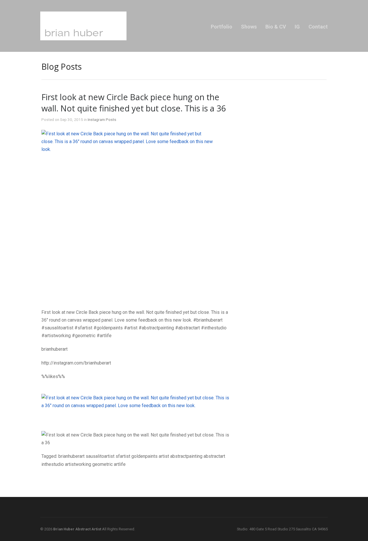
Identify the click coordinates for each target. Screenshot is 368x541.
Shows (249, 27)
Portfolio (221, 27)
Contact (318, 27)
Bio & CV (275, 27)
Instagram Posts (102, 119)
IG (297, 27)
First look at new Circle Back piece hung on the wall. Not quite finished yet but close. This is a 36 (133, 102)
